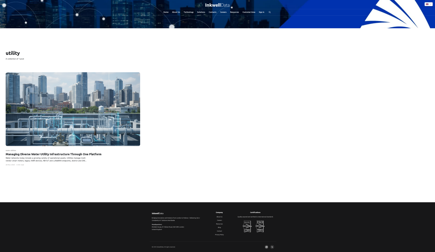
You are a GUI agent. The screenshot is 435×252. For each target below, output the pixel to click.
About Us (176, 12)
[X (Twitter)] (272, 247)
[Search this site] (270, 12)
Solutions (201, 12)
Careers (223, 12)
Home (165, 12)
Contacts (212, 12)
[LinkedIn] (266, 247)
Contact (219, 231)
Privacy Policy (219, 234)
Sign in (261, 12)
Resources (234, 12)
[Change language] (429, 4)
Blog (219, 227)
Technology (188, 12)
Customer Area (249, 12)
